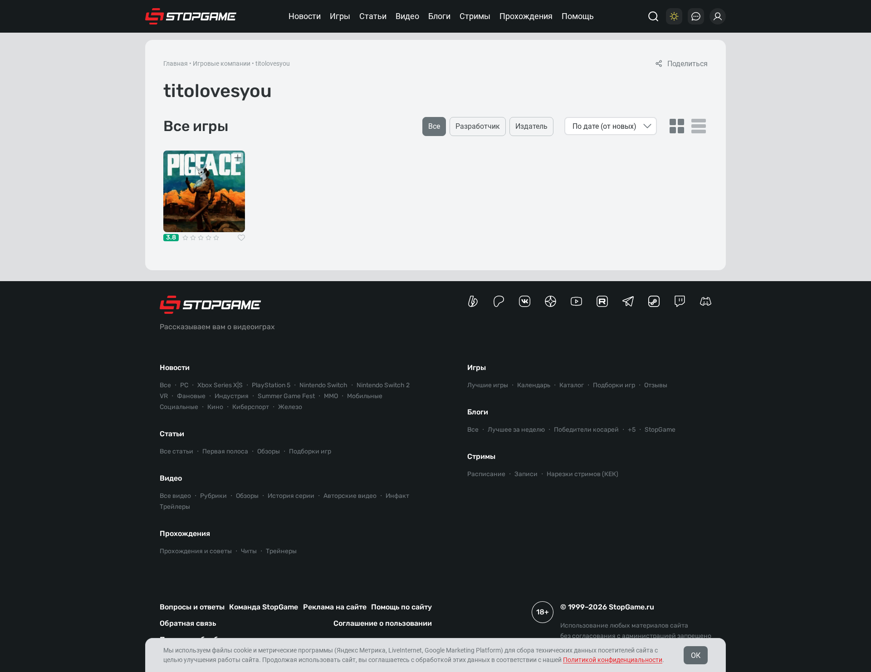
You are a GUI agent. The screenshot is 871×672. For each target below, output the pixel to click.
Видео (407, 16)
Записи (526, 474)
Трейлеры (175, 507)
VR (164, 396)
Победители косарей (586, 429)
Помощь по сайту (401, 607)
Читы (249, 551)
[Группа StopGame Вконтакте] (524, 301)
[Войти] (718, 16)
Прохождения (526, 16)
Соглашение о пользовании (382, 623)
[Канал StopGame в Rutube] (602, 301)
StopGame (660, 429)
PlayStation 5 (271, 385)
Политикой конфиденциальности (612, 659)
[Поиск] (653, 16)
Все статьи (176, 451)
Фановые (191, 396)
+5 (632, 429)
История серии (291, 496)
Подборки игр (310, 451)
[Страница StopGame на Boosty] (473, 301)
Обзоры (268, 451)
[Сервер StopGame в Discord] (705, 301)
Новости (305, 16)
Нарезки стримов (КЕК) (582, 474)
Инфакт (397, 496)
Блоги (439, 16)
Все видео (175, 496)
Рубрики (213, 496)
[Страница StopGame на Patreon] (498, 301)
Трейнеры (281, 551)
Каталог (571, 385)
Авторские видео (350, 496)
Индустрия (232, 396)
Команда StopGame (263, 607)
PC (184, 385)
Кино (215, 407)
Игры (340, 16)
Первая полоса (225, 451)
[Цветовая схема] (674, 16)
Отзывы (655, 385)
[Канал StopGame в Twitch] (679, 301)
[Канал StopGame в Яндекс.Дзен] (550, 301)
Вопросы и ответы (192, 607)
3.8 (171, 237)
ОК (695, 655)
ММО (331, 396)
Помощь (578, 16)
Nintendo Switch (323, 385)
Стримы (475, 16)
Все (165, 385)
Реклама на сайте (335, 607)
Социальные (179, 407)
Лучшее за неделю (516, 429)
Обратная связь (188, 623)
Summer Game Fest (286, 396)
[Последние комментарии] (696, 16)
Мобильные (364, 396)
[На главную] (191, 16)
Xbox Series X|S (220, 385)
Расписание (486, 474)
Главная (175, 63)
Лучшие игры (487, 385)
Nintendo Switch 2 (383, 385)
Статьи (373, 16)
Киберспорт (250, 407)
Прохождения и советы (196, 551)
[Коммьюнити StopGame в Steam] (654, 301)
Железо (290, 407)
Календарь (533, 385)
